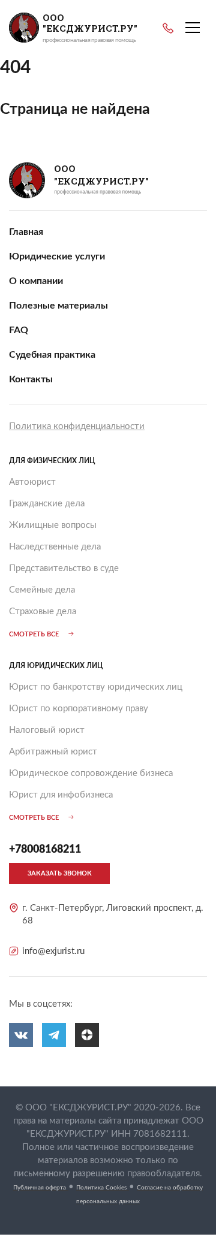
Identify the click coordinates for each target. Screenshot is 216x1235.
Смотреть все (34, 634)
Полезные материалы (58, 305)
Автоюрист (32, 482)
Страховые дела (42, 611)
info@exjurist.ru (53, 951)
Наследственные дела (55, 546)
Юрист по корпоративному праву (78, 708)
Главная (26, 232)
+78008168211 (168, 28)
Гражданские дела (47, 503)
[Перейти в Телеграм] (54, 1035)
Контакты (31, 379)
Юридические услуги (57, 256)
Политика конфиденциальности (77, 426)
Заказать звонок (60, 873)
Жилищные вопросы (53, 525)
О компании (36, 281)
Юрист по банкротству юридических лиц (95, 687)
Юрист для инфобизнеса (61, 794)
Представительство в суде (64, 568)
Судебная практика (52, 355)
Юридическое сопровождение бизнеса (91, 773)
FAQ (18, 330)
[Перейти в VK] (21, 1035)
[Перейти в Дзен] (87, 1035)
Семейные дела (42, 589)
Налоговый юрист (47, 730)
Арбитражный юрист (53, 751)
